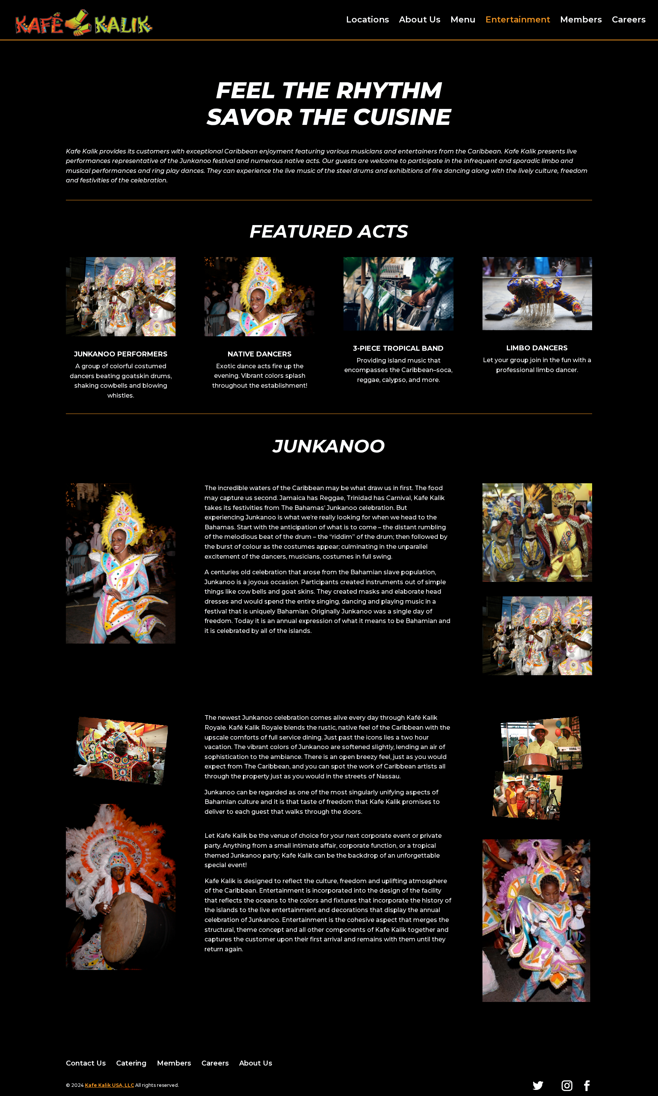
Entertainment (518, 21)
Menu (463, 21)
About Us (420, 21)
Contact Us (86, 1063)
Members (581, 21)
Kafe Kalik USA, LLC (109, 1085)
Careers (629, 21)
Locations (367, 21)
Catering (131, 1063)
